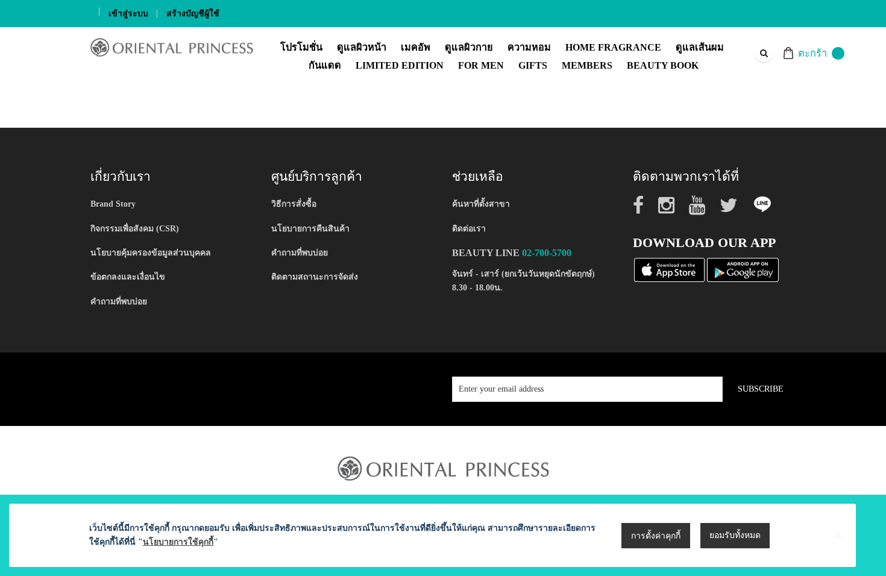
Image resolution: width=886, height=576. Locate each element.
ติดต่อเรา (469, 228)
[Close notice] (838, 535)
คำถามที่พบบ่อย (118, 301)
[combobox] (763, 53)
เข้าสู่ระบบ (128, 13)
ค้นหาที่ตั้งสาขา (481, 203)
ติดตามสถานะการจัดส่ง (314, 276)
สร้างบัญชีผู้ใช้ (192, 13)
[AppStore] (669, 269)
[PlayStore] (743, 269)
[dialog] (443, 535)
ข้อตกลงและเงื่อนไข (127, 276)
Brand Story (113, 203)
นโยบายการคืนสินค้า (310, 228)
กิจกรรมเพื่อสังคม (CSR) (134, 228)
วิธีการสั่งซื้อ (293, 203)
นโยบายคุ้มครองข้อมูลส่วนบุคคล (150, 252)
